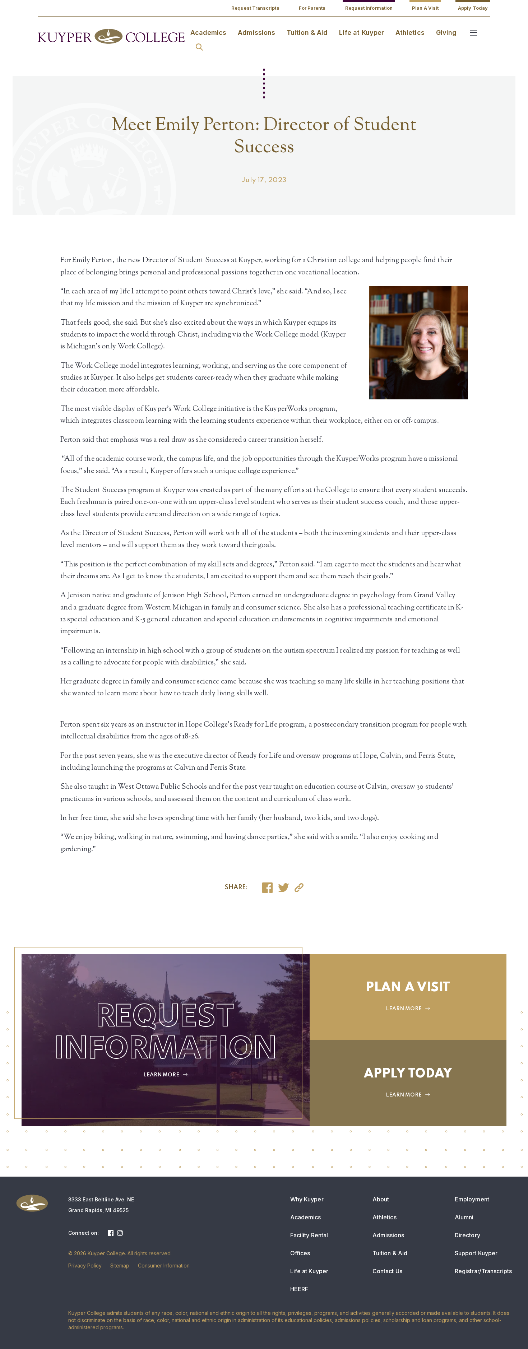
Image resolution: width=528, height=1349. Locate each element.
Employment (472, 1199)
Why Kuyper (307, 1199)
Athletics (410, 32)
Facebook (111, 1233)
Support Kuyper (476, 1253)
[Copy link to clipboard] (299, 887)
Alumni (464, 1217)
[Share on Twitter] (283, 887)
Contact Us (387, 1271)
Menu (473, 33)
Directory (467, 1235)
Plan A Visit (425, 8)
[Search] (199, 47)
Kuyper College (111, 36)
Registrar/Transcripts (483, 1271)
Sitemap (119, 1265)
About (380, 1199)
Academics (208, 32)
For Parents (312, 8)
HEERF (299, 1289)
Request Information (369, 8)
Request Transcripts (255, 8)
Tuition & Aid (307, 32)
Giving (446, 32)
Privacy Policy (85, 1265)
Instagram (120, 1233)
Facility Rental (309, 1235)
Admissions (256, 32)
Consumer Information (164, 1265)
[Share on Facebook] (267, 887)
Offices (300, 1253)
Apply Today (473, 8)
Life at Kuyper (361, 32)
